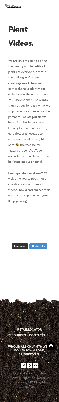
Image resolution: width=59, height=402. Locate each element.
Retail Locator (29, 330)
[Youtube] (35, 365)
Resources (17, 335)
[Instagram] (29, 365)
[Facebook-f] (23, 365)
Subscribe (40, 246)
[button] (53, 6)
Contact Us (38, 335)
